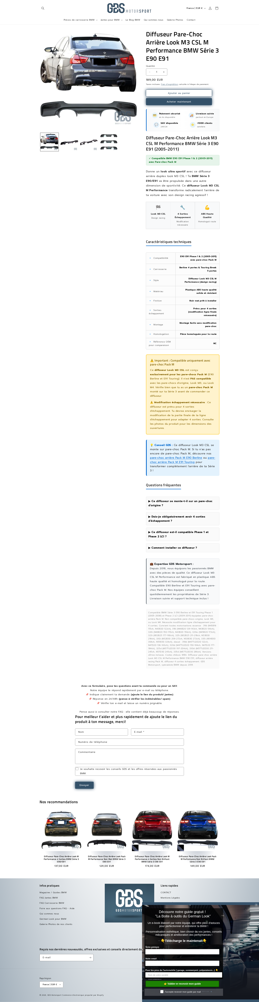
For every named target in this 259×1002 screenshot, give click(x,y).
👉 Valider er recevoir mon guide (182, 983)
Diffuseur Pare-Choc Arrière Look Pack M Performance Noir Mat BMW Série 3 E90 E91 (106, 859)
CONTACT (166, 892)
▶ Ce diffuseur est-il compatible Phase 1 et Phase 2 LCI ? (178, 534)
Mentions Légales (170, 898)
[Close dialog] (256, 904)
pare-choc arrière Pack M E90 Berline (176, 458)
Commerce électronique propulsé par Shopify (83, 995)
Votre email (151, 958)
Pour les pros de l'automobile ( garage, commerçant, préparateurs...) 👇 (181, 970)
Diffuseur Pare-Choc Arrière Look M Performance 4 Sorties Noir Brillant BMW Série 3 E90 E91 (152, 859)
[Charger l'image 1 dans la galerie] (49, 142)
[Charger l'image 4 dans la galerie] (109, 142)
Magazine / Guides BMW (53, 892)
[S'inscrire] (90, 957)
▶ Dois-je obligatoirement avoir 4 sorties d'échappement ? (176, 519)
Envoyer (84, 785)
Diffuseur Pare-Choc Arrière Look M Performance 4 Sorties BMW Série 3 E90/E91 (61, 859)
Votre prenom (152, 947)
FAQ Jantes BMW (49, 898)
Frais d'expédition (169, 84)
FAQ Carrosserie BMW (52, 903)
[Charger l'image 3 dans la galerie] (89, 142)
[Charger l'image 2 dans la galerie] (69, 142)
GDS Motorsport (54, 995)
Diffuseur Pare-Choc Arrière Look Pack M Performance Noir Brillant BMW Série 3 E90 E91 (197, 859)
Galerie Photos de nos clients (56, 924)
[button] (43, 8)
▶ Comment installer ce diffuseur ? (172, 548)
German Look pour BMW (53, 919)
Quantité (150, 66)
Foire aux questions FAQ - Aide (57, 908)
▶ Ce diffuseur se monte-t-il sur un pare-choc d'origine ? (180, 503)
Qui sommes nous (49, 913)
